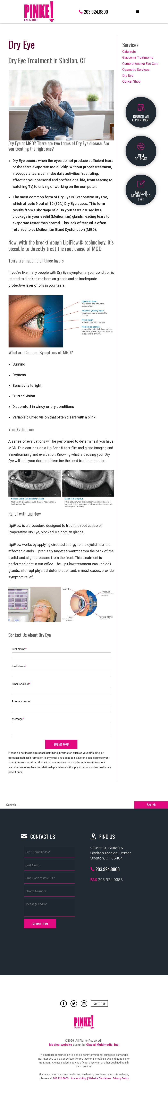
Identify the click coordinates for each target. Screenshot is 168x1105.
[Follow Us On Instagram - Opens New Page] (84, 1003)
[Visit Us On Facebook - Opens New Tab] (63, 1003)
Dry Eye (127, 75)
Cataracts (129, 52)
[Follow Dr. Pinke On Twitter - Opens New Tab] (73, 1003)
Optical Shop (131, 81)
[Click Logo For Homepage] (39, 11)
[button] (138, 12)
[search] (67, 805)
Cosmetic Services (136, 70)
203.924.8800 (60, 1078)
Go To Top (99, 1003)
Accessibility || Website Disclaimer (91, 1078)
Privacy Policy (121, 1078)
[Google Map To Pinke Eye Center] (118, 919)
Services (130, 45)
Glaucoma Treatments (137, 57)
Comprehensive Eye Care (140, 64)
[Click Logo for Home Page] (84, 1022)
